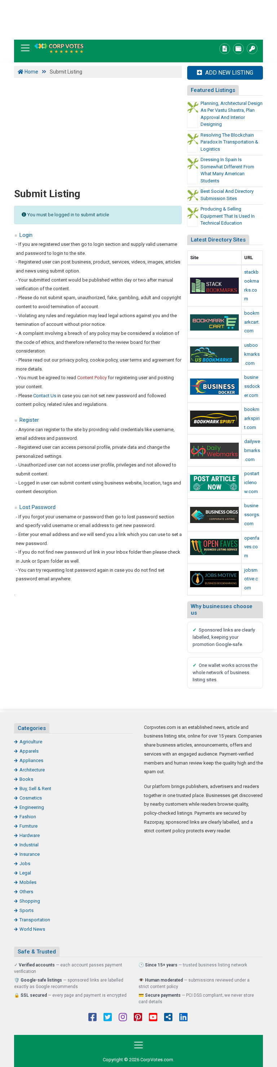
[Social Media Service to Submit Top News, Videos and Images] (214, 322)
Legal (25, 873)
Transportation (34, 919)
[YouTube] (153, 1018)
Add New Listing (228, 72)
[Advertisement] (138, 20)
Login (25, 235)
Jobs (24, 863)
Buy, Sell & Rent (35, 788)
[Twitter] (108, 1018)
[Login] (252, 48)
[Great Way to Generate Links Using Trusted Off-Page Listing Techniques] (214, 354)
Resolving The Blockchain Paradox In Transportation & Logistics (229, 142)
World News (32, 929)
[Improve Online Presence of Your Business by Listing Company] (214, 386)
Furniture (28, 826)
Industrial (29, 844)
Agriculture (30, 741)
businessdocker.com (252, 386)
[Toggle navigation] (25, 48)
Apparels (29, 751)
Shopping (29, 901)
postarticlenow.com (251, 482)
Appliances (31, 760)
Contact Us (44, 395)
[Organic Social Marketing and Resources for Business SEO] (214, 579)
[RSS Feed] (168, 1018)
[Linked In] (183, 1018)
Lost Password (37, 507)
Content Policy (92, 377)
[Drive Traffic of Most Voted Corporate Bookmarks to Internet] (59, 48)
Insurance (29, 854)
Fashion (27, 816)
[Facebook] (92, 1018)
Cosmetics (30, 798)
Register (29, 420)
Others (26, 891)
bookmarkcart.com (252, 321)
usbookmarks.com (252, 354)
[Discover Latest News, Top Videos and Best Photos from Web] (214, 547)
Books (26, 779)
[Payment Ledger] (238, 48)
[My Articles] (224, 48)
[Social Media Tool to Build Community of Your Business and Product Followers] (214, 419)
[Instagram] (123, 1018)
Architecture (32, 769)
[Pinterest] (138, 1018)
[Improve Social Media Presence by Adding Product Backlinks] (214, 286)
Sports (26, 910)
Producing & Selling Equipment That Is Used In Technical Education (228, 216)
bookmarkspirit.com (252, 418)
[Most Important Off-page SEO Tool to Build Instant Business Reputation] (214, 451)
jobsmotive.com (251, 578)
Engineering (31, 807)
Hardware (29, 835)
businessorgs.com (252, 514)
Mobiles (27, 882)
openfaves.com (251, 546)
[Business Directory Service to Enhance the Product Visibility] (214, 515)
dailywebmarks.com (252, 450)
